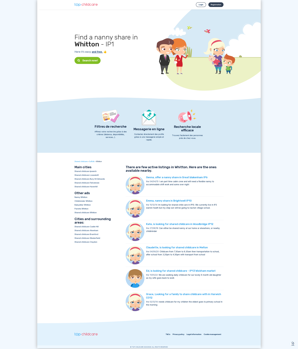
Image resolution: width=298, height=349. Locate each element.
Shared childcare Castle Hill (86, 226)
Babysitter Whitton (82, 205)
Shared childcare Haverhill (86, 186)
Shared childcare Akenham (86, 230)
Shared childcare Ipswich (85, 171)
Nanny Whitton (80, 197)
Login (201, 5)
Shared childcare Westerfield (87, 238)
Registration (216, 5)
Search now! (90, 60)
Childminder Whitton (83, 201)
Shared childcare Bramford (86, 234)
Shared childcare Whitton (85, 212)
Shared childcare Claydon (85, 242)
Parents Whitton (81, 209)
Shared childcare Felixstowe (86, 183)
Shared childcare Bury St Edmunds (89, 179)
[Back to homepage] (86, 5)
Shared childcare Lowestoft (86, 175)
